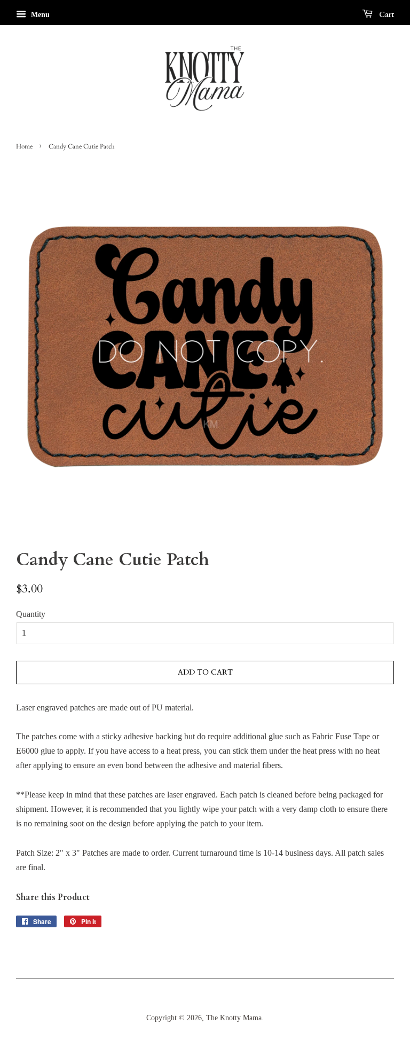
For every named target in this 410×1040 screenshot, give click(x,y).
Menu (39, 15)
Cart (385, 15)
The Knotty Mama (234, 1018)
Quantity (30, 614)
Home (24, 146)
